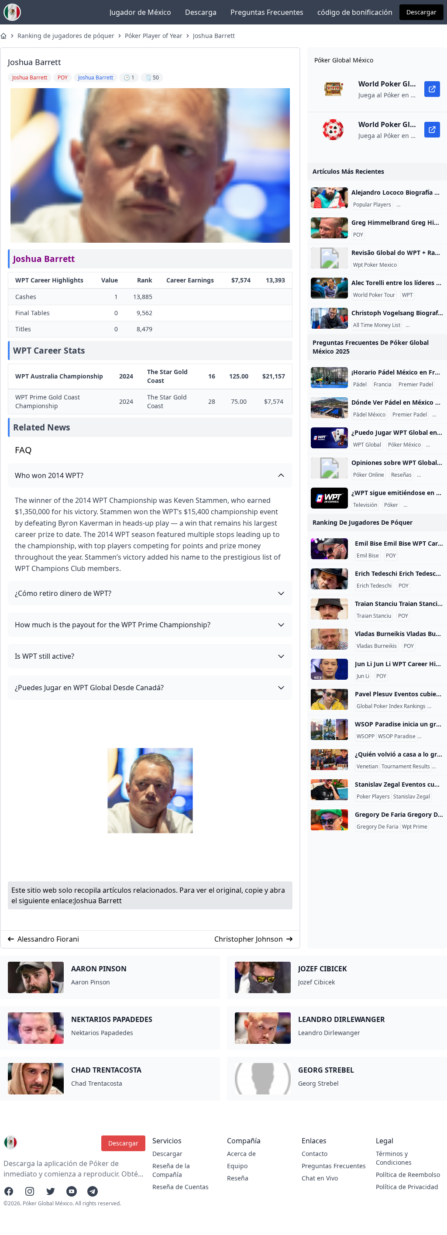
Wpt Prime (414, 826)
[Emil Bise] (329, 548)
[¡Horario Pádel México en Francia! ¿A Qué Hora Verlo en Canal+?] (329, 377)
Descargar (421, 12)
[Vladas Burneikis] (329, 639)
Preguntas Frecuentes (266, 12)
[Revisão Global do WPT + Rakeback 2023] (329, 258)
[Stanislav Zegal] (329, 789)
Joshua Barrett (214, 35)
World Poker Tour (374, 295)
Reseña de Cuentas (180, 1187)
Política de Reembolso (408, 1174)
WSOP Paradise (397, 736)
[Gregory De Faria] (329, 819)
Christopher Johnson (248, 939)
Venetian (367, 766)
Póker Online (368, 474)
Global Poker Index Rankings (391, 706)
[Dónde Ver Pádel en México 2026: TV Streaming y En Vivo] (329, 407)
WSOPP (366, 736)
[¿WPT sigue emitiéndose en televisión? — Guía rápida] (329, 498)
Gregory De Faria (378, 826)
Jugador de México (140, 12)
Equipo (237, 1166)
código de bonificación (354, 12)
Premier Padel (416, 384)
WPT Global (367, 444)
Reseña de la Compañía (171, 1170)
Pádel (360, 384)
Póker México (404, 444)
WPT (407, 295)
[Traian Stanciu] (329, 609)
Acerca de (241, 1153)
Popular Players (372, 204)
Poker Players (373, 796)
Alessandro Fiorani (48, 939)
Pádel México (369, 414)
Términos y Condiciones (394, 1157)
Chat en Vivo (320, 1178)
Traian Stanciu (374, 615)
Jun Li (363, 676)
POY (358, 234)
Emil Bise (368, 555)
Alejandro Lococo (419, 204)
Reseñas (401, 474)
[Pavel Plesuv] (329, 699)
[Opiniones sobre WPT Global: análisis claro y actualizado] (329, 468)
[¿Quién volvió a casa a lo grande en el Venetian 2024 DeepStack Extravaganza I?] (329, 759)
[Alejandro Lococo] (329, 197)
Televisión (365, 505)
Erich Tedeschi (374, 585)
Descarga (201, 12)
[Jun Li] (329, 669)
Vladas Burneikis (377, 646)
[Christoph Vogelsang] (329, 318)
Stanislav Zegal (411, 796)
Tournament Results (406, 766)
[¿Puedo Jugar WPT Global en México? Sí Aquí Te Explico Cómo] (329, 437)
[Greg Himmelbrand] (329, 227)
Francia (383, 384)
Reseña (237, 1178)
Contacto (314, 1153)
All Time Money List (376, 325)
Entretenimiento (424, 505)
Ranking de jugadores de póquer (65, 35)
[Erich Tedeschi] (329, 578)
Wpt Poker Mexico (375, 264)
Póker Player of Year (153, 35)
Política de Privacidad (407, 1187)
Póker (391, 505)
